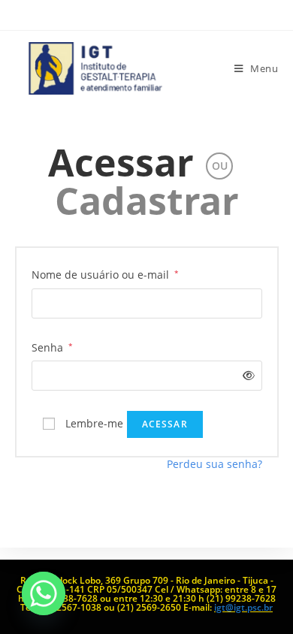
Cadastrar (147, 200)
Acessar (121, 162)
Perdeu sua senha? (214, 464)
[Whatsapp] (43, 593)
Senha (52, 346)
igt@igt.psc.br (243, 607)
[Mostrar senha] (245, 375)
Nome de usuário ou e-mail (105, 273)
